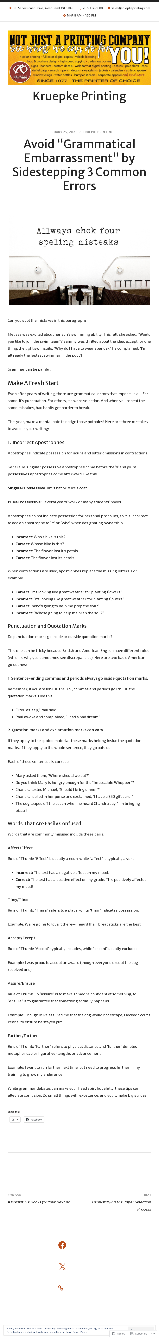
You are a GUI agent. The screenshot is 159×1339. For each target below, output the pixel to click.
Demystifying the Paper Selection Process (121, 1202)
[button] (79, 259)
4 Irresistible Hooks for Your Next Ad (39, 1198)
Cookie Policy (80, 1331)
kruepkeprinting (98, 132)
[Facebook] (62, 1245)
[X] (62, 1267)
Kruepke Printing (79, 96)
